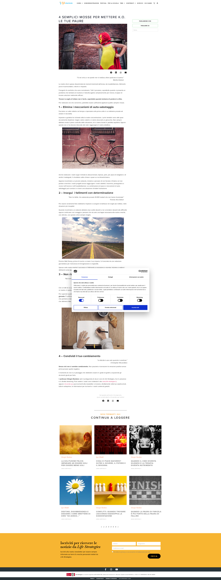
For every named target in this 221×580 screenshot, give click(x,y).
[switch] (100, 300)
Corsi (79, 3)
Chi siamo (148, 3)
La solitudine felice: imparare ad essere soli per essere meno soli (74, 463)
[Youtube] (117, 569)
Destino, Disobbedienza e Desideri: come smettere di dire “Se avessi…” (75, 513)
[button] (111, 72)
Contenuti (130, 3)
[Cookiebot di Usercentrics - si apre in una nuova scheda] (139, 271)
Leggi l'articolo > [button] (66, 468)
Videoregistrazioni (91, 3)
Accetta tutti (135, 307)
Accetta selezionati (110, 307)
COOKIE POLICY (100, 578)
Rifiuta (86, 307)
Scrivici (140, 3)
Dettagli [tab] (110, 277)
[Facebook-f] (105, 569)
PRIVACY (92, 578)
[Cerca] (154, 30)
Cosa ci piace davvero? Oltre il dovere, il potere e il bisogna (111, 463)
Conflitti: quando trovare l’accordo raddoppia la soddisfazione (111, 513)
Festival (103, 3)
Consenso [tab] (84, 277)
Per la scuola (113, 3)
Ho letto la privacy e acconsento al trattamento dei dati (132, 552)
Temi (121, 3)
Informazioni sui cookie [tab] (136, 277)
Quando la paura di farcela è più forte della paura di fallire (146, 513)
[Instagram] (111, 569)
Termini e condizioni (111, 578)
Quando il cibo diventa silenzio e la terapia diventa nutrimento (143, 463)
